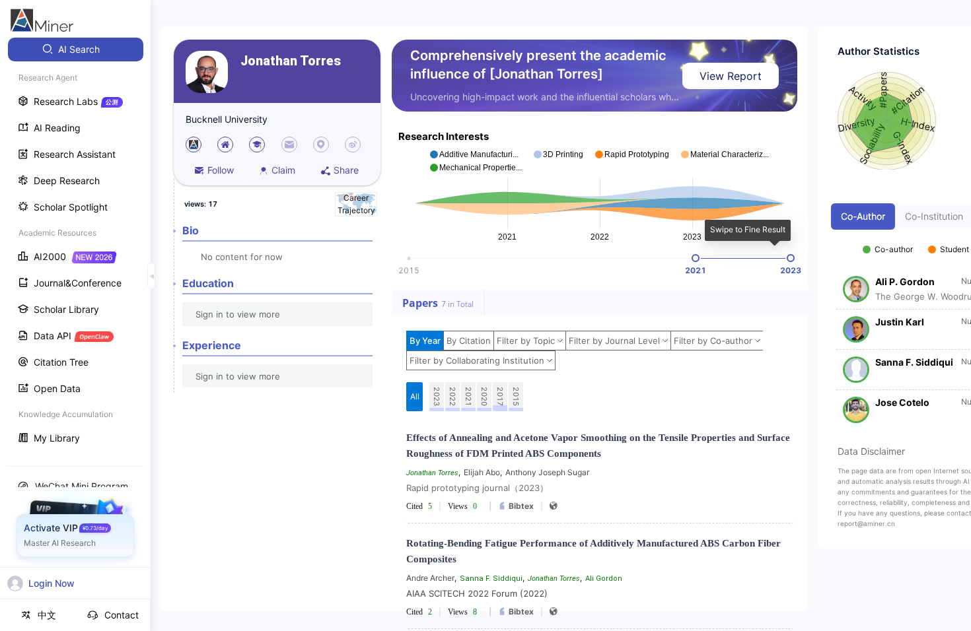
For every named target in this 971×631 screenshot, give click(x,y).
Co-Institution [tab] (934, 216)
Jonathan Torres (290, 61)
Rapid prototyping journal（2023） (477, 487)
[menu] (75, 245)
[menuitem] (75, 49)
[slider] (695, 258)
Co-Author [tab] (863, 216)
